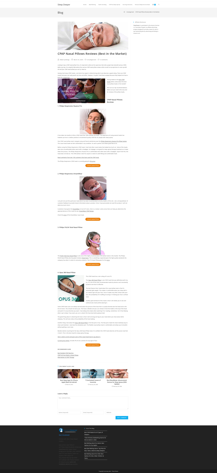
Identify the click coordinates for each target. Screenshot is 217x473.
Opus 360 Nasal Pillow (94, 280)
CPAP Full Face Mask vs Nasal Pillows (68, 355)
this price (92, 161)
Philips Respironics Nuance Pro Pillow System (114, 141)
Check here (85, 258)
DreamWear (76, 209)
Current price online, (63, 340)
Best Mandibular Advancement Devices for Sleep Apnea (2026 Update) (117, 382)
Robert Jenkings (65, 59)
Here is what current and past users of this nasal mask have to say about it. (79, 337)
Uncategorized (91, 59)
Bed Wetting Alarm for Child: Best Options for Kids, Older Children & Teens (94, 456)
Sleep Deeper (64, 4)
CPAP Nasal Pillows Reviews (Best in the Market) (147, 12)
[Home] (124, 12)
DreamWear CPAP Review (86, 211)
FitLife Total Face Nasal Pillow (68, 256)
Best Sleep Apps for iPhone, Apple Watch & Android (69, 381)
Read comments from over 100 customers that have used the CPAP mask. (78, 157)
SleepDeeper (136, 25)
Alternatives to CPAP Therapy (66, 357)
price (65, 215)
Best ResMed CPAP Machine (65, 353)
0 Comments (104, 59)
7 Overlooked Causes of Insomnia (93, 381)
